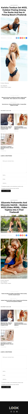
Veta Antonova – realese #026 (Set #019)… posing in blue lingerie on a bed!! (14, 105)
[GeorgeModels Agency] (14, 407)
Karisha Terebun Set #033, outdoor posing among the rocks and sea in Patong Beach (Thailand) (14, 301)
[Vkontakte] (17, 411)
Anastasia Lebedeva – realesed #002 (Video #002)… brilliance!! (20, 128)
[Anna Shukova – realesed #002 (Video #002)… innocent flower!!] (7, 139)
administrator (3, 37)
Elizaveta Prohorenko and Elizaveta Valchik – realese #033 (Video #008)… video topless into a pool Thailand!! (14, 98)
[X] (14, 411)
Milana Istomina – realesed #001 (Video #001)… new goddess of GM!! (6, 128)
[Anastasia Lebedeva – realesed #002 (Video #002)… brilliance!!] (20, 119)
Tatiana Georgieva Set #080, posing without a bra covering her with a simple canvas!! (14, 294)
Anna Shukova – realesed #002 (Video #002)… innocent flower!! (7, 147)
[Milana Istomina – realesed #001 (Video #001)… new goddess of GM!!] (7, 119)
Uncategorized (14, 5)
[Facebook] (11, 411)
